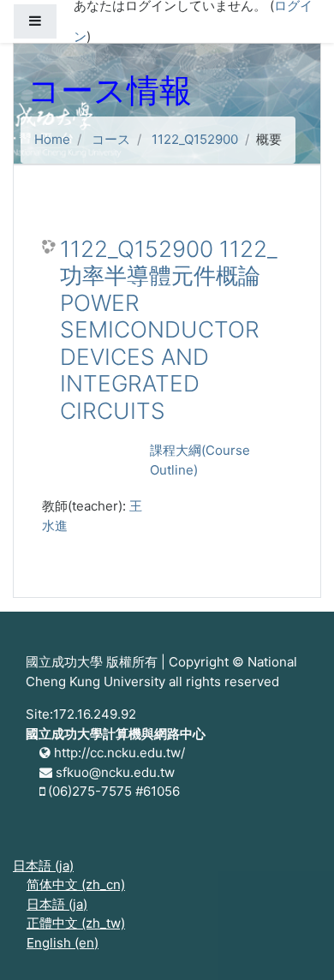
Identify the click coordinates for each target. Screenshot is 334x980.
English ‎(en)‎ (62, 943)
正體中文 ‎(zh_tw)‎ (76, 923)
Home (52, 139)
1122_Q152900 (195, 139)
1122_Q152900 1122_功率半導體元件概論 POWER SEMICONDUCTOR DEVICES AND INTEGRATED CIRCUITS (168, 330)
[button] (295, 943)
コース (111, 139)
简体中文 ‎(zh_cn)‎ (76, 884)
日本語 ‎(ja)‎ (43, 866)
